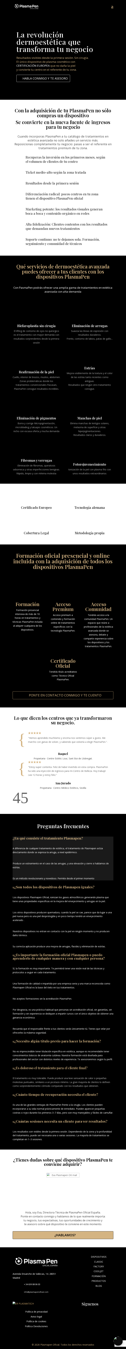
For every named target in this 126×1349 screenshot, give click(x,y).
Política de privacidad (36, 1311)
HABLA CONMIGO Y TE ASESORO (45, 78)
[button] (17, 802)
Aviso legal (36, 1316)
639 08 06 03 (34, 1284)
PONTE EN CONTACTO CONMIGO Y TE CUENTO (65, 695)
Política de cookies (36, 1321)
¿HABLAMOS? (65, 1235)
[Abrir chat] (118, 1341)
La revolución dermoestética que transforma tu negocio (54, 42)
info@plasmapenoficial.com (36, 1292)
